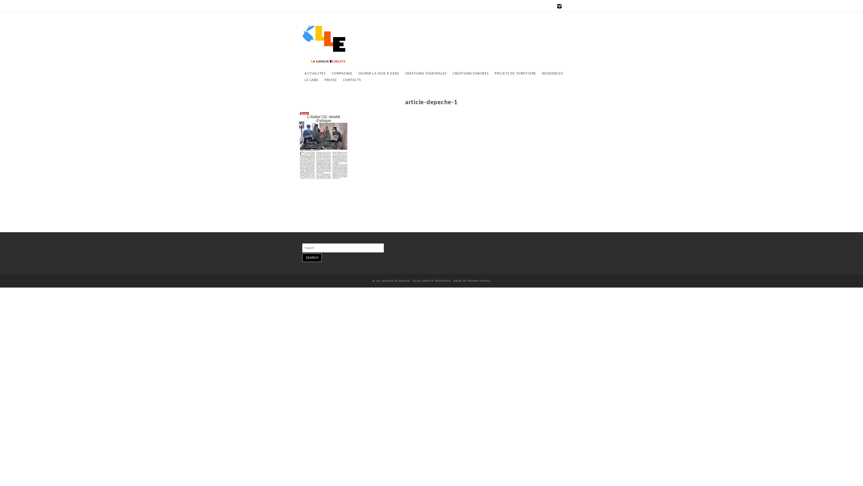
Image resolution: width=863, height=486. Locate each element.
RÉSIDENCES (552, 73)
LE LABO (312, 80)
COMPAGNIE (342, 73)
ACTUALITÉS (315, 73)
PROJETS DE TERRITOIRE (515, 73)
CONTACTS (352, 80)
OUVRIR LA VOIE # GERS (378, 73)
